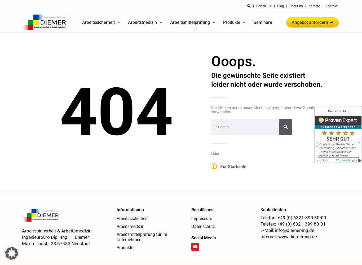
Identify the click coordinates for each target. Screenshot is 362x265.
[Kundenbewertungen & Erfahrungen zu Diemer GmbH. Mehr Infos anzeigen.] (338, 134)
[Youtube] (195, 247)
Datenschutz (203, 226)
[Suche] (285, 127)
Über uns (296, 6)
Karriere (314, 6)
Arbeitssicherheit (98, 22)
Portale (261, 6)
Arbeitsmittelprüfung (190, 22)
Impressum (201, 218)
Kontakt (331, 6)
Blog (280, 6)
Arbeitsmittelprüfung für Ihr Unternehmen (142, 237)
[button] (11, 253)
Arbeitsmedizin (142, 22)
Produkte (231, 22)
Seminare (263, 22)
